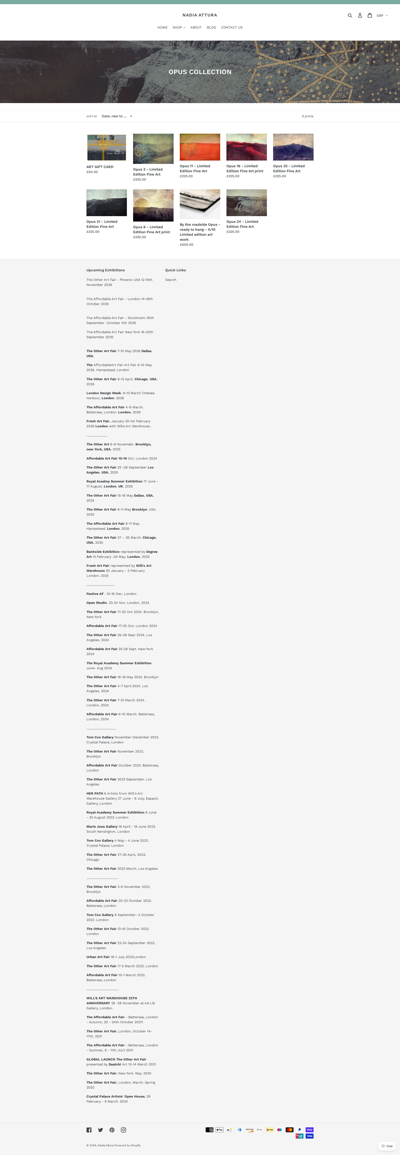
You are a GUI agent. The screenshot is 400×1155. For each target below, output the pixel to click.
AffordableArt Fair (108, 365)
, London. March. (115, 1082)
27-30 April (111, 855)
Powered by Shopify (127, 1145)
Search (170, 280)
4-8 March (114, 407)
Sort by (91, 116)
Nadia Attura (199, 14)
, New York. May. (114, 1073)
